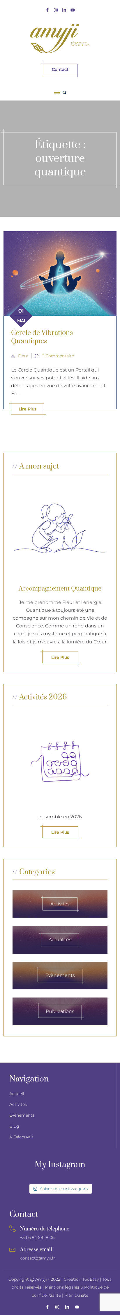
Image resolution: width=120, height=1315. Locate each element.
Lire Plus (60, 832)
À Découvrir (21, 1137)
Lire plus (27, 409)
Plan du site (76, 1295)
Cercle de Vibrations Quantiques (42, 337)
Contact (60, 69)
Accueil (16, 1093)
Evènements (21, 1115)
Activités (18, 1104)
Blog (14, 1126)
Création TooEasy (82, 1279)
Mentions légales (62, 1287)
